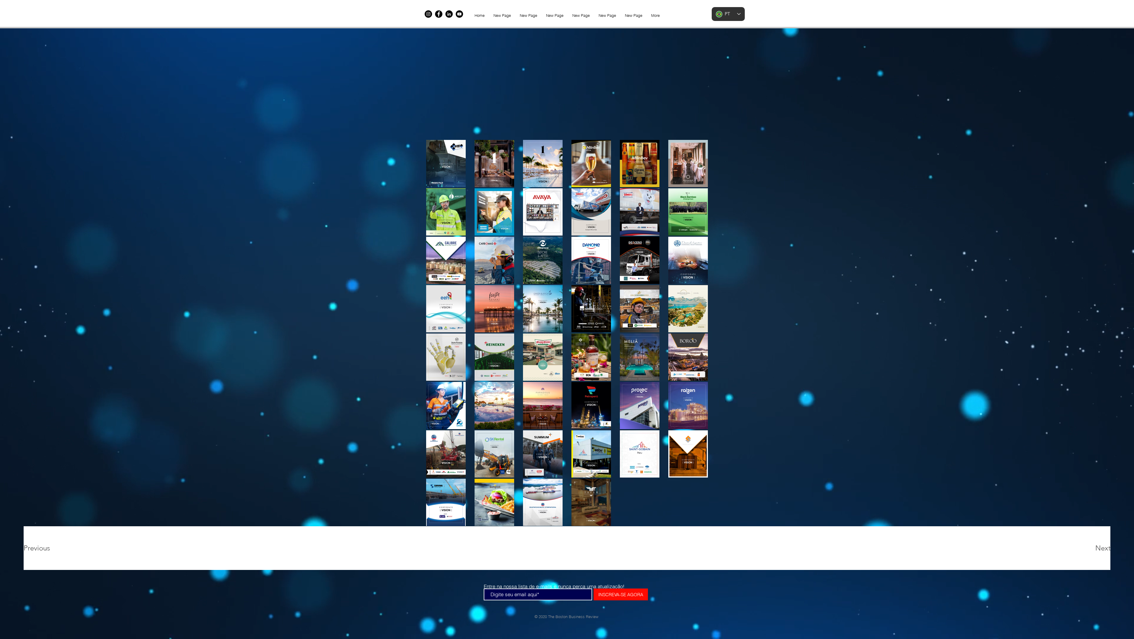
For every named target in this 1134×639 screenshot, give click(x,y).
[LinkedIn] (449, 14)
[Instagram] (428, 14)
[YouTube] (459, 14)
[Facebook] (438, 14)
